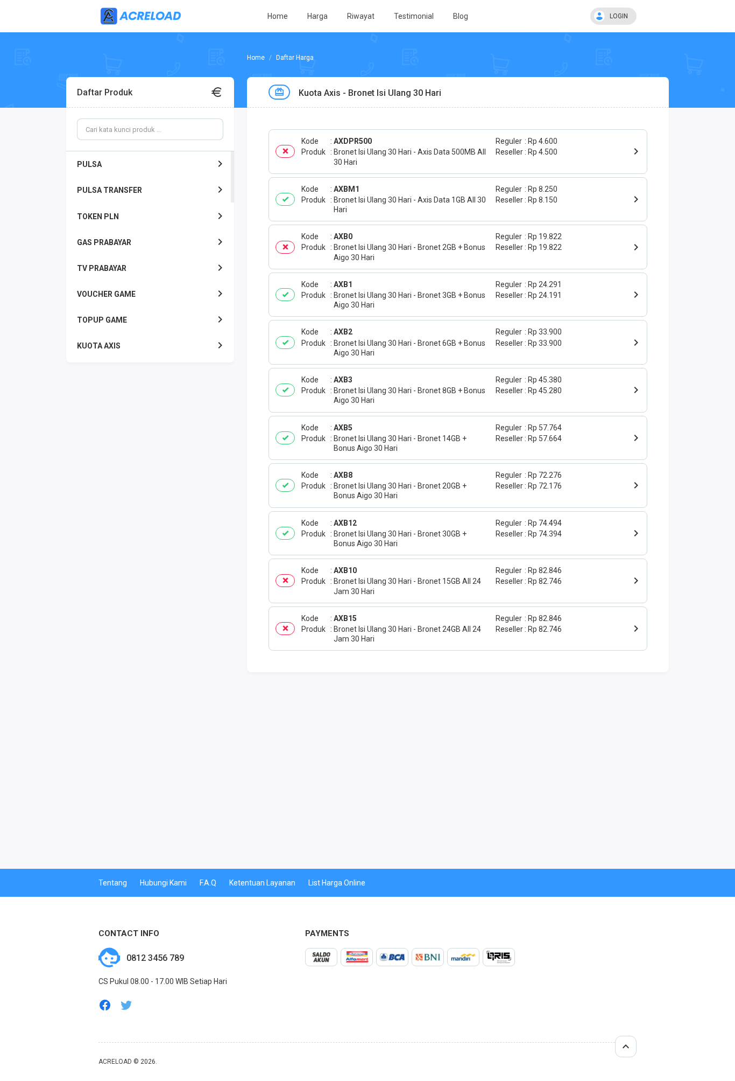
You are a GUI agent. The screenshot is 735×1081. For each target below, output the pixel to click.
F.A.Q (208, 882)
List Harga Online (336, 882)
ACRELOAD (115, 1061)
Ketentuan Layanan (262, 882)
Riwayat (360, 16)
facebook (105, 1005)
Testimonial (414, 16)
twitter (126, 1005)
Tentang (112, 882)
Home (277, 16)
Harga (317, 16)
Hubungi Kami (163, 882)
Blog (460, 16)
